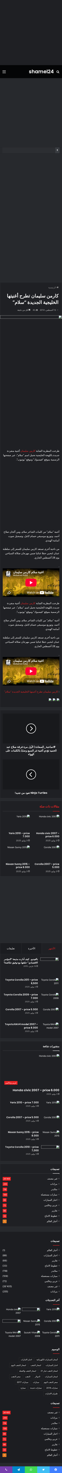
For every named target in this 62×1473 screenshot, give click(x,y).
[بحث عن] (58, 73)
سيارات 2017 (22, 1382)
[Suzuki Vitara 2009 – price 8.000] (31, 1336)
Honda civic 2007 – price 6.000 (47, 835)
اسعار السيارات (51, 1376)
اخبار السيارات (50, 1200)
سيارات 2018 (52, 1388)
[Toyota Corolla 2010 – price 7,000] (50, 1151)
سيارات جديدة (36, 1388)
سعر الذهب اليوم (51, 1382)
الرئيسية (52, 287)
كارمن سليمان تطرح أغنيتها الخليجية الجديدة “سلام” (31, 691)
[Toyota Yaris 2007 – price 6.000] (31, 1313)
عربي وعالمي (50, 1205)
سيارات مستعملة (49, 1194)
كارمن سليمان (28, 450)
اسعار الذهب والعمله (27, 1371)
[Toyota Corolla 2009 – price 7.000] (49, 999)
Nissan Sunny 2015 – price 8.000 (18, 865)
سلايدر (54, 1189)
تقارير (54, 1210)
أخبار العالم (52, 1221)
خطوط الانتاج (51, 1216)
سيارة (23, 1388)
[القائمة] (4, 73)
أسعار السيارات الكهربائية (47, 1359)
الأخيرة (31, 948)
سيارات (36, 1382)
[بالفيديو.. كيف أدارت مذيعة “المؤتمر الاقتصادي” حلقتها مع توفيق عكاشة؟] (49, 966)
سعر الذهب (16, 1376)
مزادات (53, 1184)
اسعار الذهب (36, 1365)
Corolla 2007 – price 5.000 (47, 865)
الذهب (27, 1376)
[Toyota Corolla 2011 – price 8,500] (49, 984)
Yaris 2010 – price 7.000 (19, 835)
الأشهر (51, 948)
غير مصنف (52, 1178)
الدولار (37, 1376)
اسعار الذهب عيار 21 (49, 1371)
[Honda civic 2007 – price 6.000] (46, 822)
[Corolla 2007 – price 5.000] (46, 853)
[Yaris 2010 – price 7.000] (16, 822)
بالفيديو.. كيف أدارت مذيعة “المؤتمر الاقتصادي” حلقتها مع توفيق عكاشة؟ (21, 960)
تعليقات (11, 948)
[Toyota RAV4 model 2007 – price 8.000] (49, 1029)
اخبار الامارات (26, 1359)
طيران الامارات (51, 1393)
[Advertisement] (31, 32)
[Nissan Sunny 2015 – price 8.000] (16, 853)
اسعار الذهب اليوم (18, 1365)
